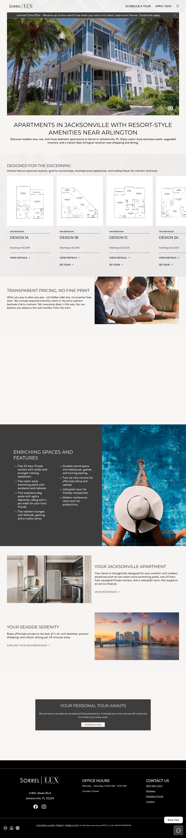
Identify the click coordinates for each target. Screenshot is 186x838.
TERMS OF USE (71, 825)
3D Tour (65, 264)
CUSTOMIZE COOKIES (45, 825)
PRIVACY (60, 825)
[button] (177, 6)
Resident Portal (154, 796)
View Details (18, 257)
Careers (150, 801)
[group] (30, 221)
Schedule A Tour (138, 6)
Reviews (150, 791)
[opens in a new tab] (35, 808)
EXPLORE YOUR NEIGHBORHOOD (27, 645)
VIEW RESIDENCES (106, 592)
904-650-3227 (154, 785)
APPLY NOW (163, 6)
